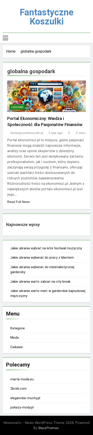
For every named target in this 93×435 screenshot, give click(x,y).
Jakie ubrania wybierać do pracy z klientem (42, 257)
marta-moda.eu (22, 379)
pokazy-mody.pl (22, 407)
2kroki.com (18, 388)
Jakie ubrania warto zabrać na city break (40, 281)
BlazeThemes (48, 428)
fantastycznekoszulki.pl (26, 133)
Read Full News (18, 202)
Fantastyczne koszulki (47, 17)
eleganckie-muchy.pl (25, 398)
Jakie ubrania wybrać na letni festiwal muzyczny (46, 248)
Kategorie (17, 328)
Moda (14, 337)
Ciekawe (17, 107)
